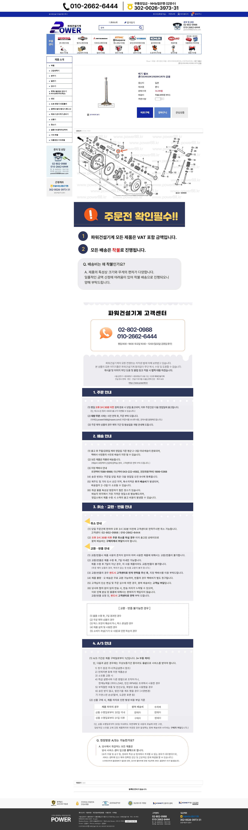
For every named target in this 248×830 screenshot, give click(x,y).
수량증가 (162, 98)
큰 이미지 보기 (94, 114)
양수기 (53, 86)
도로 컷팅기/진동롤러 (59, 104)
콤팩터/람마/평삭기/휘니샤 (61, 109)
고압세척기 (55, 71)
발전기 (53, 81)
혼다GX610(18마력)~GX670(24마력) (180, 61)
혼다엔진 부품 (161, 61)
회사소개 (81, 812)
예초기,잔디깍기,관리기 (60, 114)
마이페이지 (184, 14)
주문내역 (171, 14)
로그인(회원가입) (159, 14)
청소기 (53, 125)
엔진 (52, 99)
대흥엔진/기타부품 (58, 140)
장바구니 (198, 14)
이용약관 (88, 812)
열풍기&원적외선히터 (59, 130)
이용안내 (108, 812)
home (148, 61)
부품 (52, 65)
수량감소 (162, 99)
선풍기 (53, 119)
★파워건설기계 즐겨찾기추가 (58, 14)
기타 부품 (54, 135)
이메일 (114, 812)
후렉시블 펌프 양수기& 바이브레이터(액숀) (58, 92)
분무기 (53, 76)
